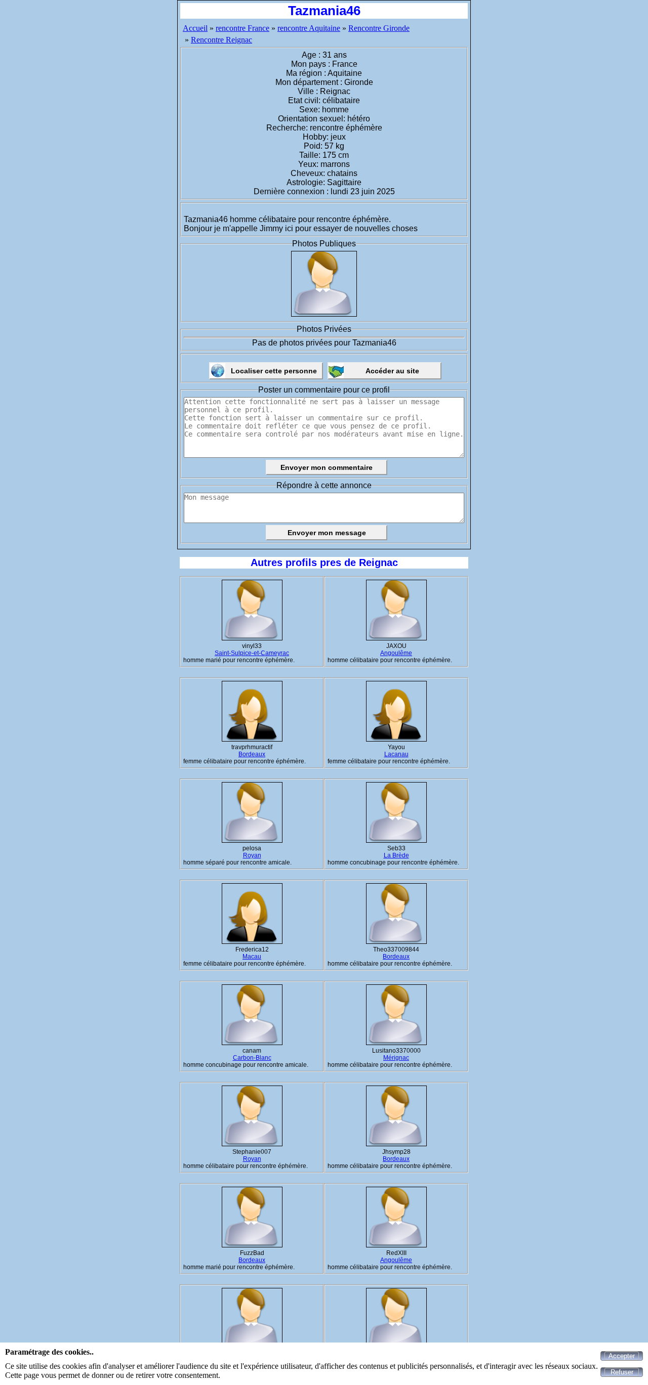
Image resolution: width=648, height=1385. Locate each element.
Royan (252, 855)
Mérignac (396, 1057)
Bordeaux (251, 754)
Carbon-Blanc (252, 1057)
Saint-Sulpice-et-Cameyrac (252, 653)
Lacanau (396, 754)
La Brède (396, 855)
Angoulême (396, 653)
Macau (251, 956)
